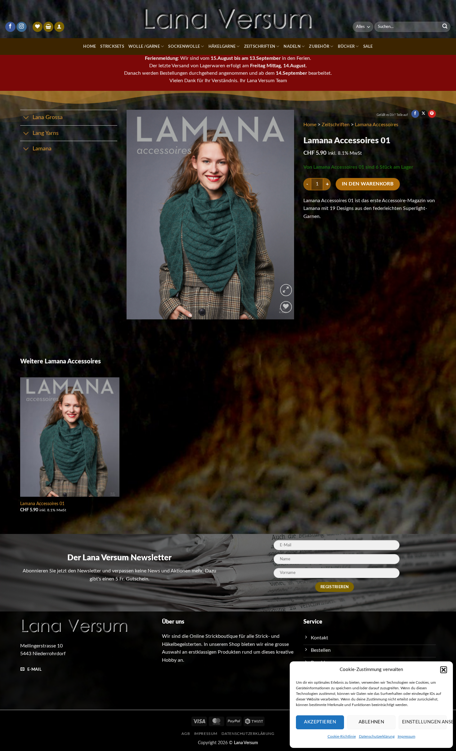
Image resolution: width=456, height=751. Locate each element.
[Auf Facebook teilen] (415, 114)
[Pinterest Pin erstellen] (432, 114)
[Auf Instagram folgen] (21, 27)
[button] (443, 670)
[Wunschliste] (37, 27)
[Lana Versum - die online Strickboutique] (228, 19)
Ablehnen (371, 722)
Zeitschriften (259, 46)
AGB (185, 733)
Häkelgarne (222, 46)
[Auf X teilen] (423, 114)
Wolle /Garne (144, 46)
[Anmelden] (59, 27)
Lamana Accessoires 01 (42, 503)
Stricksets (112, 46)
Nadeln (292, 46)
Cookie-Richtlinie (342, 736)
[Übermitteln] (445, 27)
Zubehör (319, 46)
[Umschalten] (26, 118)
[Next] (282, 214)
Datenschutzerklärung (377, 736)
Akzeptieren (320, 722)
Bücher (346, 46)
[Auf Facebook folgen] (10, 27)
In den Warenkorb (368, 184)
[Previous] (137, 214)
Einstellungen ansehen (424, 722)
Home (89, 46)
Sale (368, 46)
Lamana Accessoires (376, 124)
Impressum (406, 736)
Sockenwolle (184, 46)
